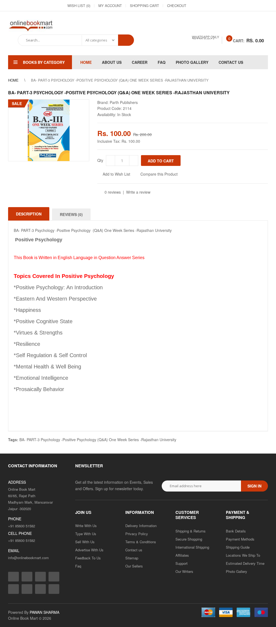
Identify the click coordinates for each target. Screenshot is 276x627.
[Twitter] (215, 5)
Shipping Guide (238, 547)
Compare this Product (159, 174)
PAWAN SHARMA (44, 612)
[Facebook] (195, 5)
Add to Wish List (116, 174)
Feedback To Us (88, 557)
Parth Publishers (124, 102)
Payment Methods (240, 539)
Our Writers (184, 571)
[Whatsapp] (54, 589)
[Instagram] (205, 5)
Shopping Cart (144, 5)
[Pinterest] (254, 5)
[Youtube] (244, 5)
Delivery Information (141, 525)
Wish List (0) (78, 5)
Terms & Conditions (140, 541)
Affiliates (182, 555)
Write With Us (86, 525)
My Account (110, 5)
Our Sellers (134, 566)
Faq (78, 566)
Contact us (133, 549)
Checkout (176, 5)
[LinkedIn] (224, 5)
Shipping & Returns (190, 531)
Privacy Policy (136, 533)
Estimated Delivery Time (245, 563)
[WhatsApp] (263, 5)
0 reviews (113, 192)
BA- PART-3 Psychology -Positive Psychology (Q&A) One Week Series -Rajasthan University (97, 439)
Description (29, 214)
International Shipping (192, 547)
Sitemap (131, 557)
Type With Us (85, 533)
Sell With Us (85, 541)
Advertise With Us (89, 549)
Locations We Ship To (243, 555)
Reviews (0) (71, 214)
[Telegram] (234, 5)
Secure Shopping (188, 539)
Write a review (138, 192)
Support (181, 563)
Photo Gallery (236, 571)
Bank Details (236, 531)
